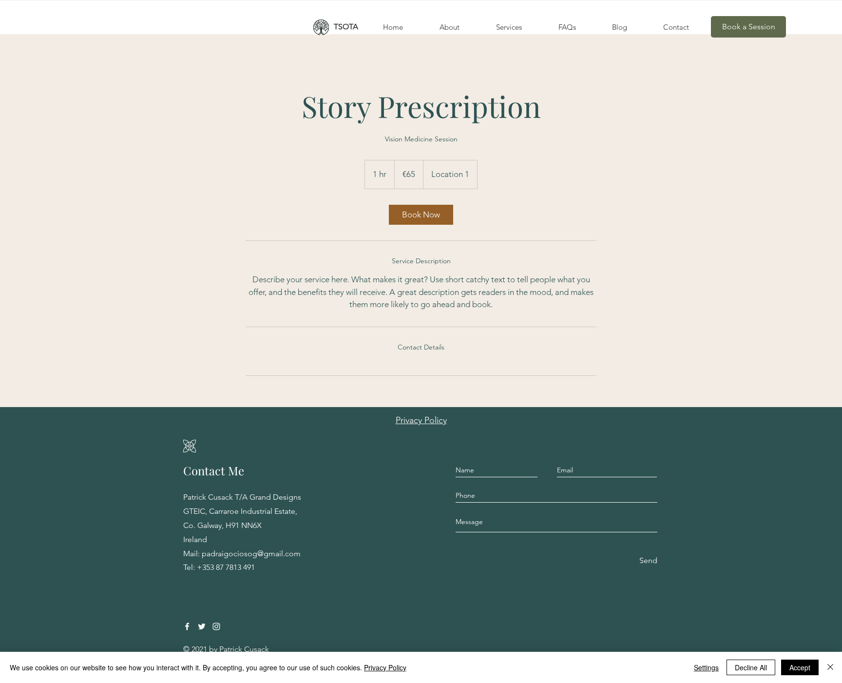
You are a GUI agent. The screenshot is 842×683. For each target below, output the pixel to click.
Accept (799, 667)
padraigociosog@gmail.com (251, 553)
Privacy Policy (385, 667)
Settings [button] (706, 667)
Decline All (751, 667)
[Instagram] (216, 626)
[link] (421, 215)
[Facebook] (187, 626)
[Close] (830, 667)
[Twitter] (202, 626)
